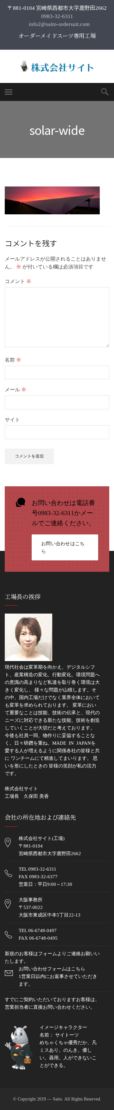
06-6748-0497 (42, 930)
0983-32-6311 (57, 16)
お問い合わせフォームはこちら (52, 968)
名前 (13, 360)
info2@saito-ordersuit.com (59, 24)
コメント (18, 281)
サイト (12, 419)
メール (15, 389)
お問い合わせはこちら (63, 547)
